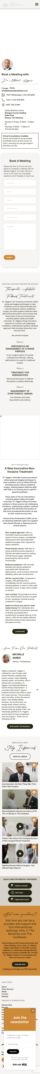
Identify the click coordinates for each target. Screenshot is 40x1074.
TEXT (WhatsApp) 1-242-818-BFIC (20, 95)
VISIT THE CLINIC (13, 105)
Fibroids (5, 1007)
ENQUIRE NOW (20, 964)
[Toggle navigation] (36, 4)
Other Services (8, 989)
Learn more (20, 631)
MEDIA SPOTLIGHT (22, 899)
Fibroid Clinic (7, 1005)
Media (4, 992)
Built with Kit (20, 1064)
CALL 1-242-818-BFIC (15, 100)
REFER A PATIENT (21, 886)
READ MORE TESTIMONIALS (20, 726)
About (4, 987)
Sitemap (5, 996)
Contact (5, 994)
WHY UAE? (19, 893)
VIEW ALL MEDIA (20, 756)
